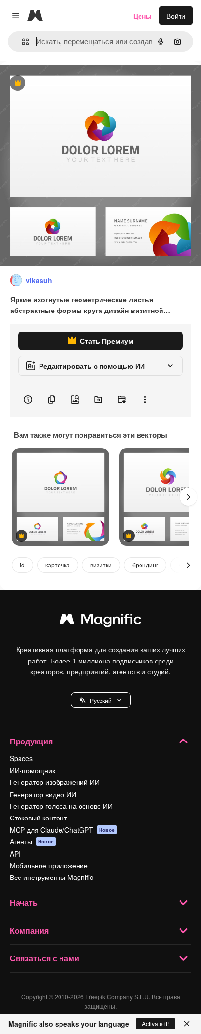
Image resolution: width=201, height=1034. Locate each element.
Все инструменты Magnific (51, 877)
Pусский (101, 700)
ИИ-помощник (32, 770)
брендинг (145, 565)
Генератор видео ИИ (43, 794)
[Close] (187, 1024)
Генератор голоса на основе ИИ (61, 806)
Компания (29, 930)
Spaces (21, 758)
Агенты (32, 841)
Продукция (31, 741)
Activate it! (155, 1023)
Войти (175, 15)
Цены (142, 15)
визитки (101, 565)
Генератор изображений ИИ (55, 782)
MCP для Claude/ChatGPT (62, 830)
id (22, 565)
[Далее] (188, 497)
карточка (57, 565)
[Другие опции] (145, 400)
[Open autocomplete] (21, 41)
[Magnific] (100, 621)
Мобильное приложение (49, 865)
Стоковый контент (38, 817)
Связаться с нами (44, 958)
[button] (101, 700)
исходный (65, 83)
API (15, 853)
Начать (24, 902)
